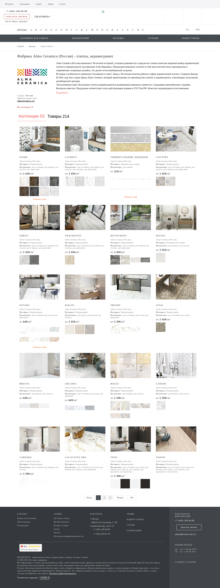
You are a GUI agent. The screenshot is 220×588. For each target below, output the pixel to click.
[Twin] (130, 441)
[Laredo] (176, 367)
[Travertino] (85, 219)
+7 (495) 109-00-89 (184, 521)
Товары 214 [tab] (58, 116)
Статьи (131, 525)
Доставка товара (62, 518)
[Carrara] (39, 441)
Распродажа (23, 525)
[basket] (211, 16)
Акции (130, 514)
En (187, 29)
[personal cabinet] (174, 16)
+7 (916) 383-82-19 (101, 534)
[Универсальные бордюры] (130, 141)
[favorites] (193, 16)
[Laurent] (85, 141)
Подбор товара (135, 519)
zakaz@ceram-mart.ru (185, 534)
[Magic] (130, 367)
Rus (198, 29)
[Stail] (176, 289)
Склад (57, 529)
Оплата (57, 532)
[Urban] (39, 219)
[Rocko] (176, 219)
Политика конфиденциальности (69, 536)
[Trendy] (130, 289)
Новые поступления (26, 518)
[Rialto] (85, 289)
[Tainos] (176, 441)
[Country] (176, 141)
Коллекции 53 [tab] (31, 116)
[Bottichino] (130, 219)
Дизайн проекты (61, 522)
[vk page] (186, 566)
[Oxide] (39, 141)
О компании (134, 530)
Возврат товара (61, 525)
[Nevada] (39, 289)
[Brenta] (39, 367)
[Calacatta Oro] (85, 441)
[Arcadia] (85, 367)
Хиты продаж (23, 522)
